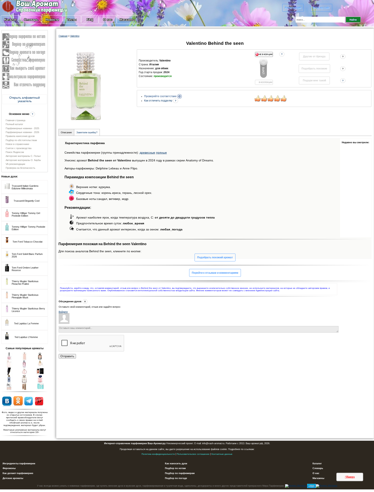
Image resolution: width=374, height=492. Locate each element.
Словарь (31, 19)
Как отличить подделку (158, 100)
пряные (161, 152)
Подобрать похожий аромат (215, 257)
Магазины (127, 19)
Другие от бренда (314, 56)
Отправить (67, 356)
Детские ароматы (13, 478)
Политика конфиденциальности (158, 454)
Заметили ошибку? (86, 132)
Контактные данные (221, 454)
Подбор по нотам (175, 468)
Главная (63, 36)
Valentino (74, 36)
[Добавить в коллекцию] (264, 68)
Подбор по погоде (176, 478)
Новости (52, 19)
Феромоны (9, 468)
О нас (108, 19)
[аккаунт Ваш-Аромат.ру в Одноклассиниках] (18, 401)
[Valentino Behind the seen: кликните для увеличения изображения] (86, 85)
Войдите (63, 311)
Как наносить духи (176, 463)
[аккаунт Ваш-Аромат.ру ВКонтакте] (7, 401)
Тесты (71, 19)
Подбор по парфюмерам (180, 473)
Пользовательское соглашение (193, 454)
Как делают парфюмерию (18, 473)
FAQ (90, 19)
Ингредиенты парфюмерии (19, 463)
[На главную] (24, 6)
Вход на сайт (321, 7)
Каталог (10, 19)
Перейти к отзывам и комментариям (215, 272)
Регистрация (293, 7)
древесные (147, 152)
